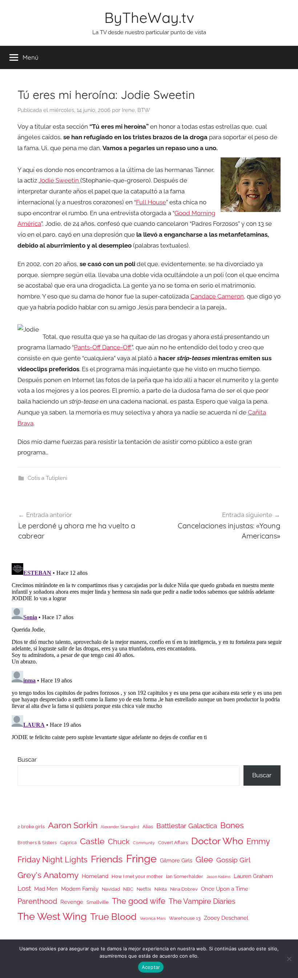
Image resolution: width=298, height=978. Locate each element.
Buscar (27, 759)
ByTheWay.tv (149, 17)
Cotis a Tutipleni (47, 478)
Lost (24, 888)
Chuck (119, 841)
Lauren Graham (253, 876)
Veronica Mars (153, 918)
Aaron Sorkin (72, 825)
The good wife (138, 901)
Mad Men (46, 888)
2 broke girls (31, 826)
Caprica (68, 842)
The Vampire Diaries (202, 901)
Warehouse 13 (185, 918)
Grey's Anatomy (47, 875)
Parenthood (37, 901)
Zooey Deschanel (226, 917)
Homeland (95, 876)
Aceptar (151, 967)
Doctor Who (217, 840)
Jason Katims (218, 876)
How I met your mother (137, 876)
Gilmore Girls (176, 860)
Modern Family (79, 888)
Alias (147, 826)
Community (144, 843)
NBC (128, 889)
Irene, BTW (136, 110)
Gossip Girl (233, 860)
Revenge (71, 901)
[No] (289, 958)
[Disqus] (149, 651)
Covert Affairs (173, 842)
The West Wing (52, 916)
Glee (204, 859)
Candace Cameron (217, 296)
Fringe (141, 858)
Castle (92, 841)
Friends (107, 859)
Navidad (111, 889)
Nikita (160, 889)
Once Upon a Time (224, 888)
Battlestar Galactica (186, 826)
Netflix (144, 889)
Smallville (97, 902)
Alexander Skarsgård (120, 827)
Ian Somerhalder (184, 876)
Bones (232, 825)
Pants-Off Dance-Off (103, 347)
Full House (151, 202)
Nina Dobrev (184, 889)
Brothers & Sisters (37, 842)
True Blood (113, 916)
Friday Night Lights (52, 859)
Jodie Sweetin (59, 180)
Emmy (258, 841)
